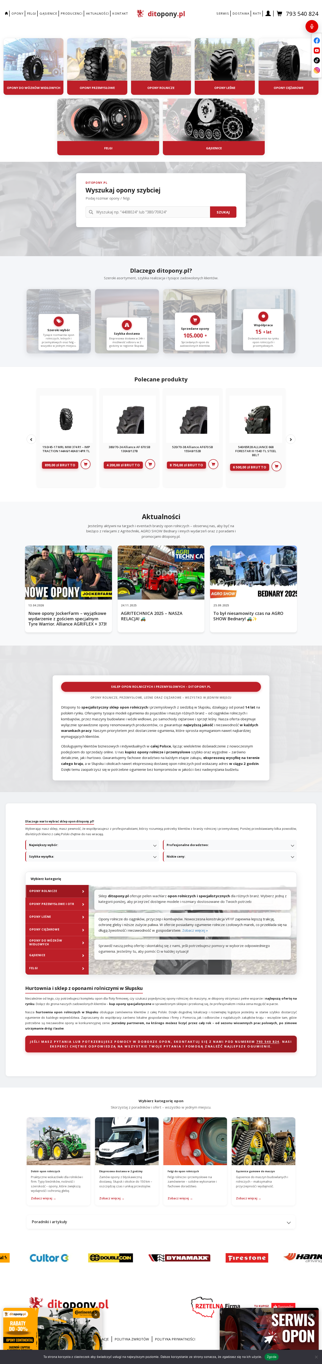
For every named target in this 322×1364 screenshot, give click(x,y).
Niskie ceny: (176, 856)
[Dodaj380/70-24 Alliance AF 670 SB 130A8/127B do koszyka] (150, 464)
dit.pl (166, 14)
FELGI (31, 13)
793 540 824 (302, 13)
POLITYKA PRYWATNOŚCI (175, 1339)
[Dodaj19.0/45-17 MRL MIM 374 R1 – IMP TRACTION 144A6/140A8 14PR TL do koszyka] (86, 464)
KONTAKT (120, 13)
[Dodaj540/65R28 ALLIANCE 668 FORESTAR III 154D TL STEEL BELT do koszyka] (276, 466)
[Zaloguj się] (268, 13)
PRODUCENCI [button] (72, 13)
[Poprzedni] (31, 439)
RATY (257, 13)
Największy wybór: (43, 845)
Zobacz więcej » (195, 930)
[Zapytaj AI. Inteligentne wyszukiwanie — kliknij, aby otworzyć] (311, 26)
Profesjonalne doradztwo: (188, 845)
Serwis (222, 13)
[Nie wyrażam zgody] (316, 1357)
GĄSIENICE (48, 13)
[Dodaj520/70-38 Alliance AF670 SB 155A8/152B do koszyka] (213, 464)
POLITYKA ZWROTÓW (132, 1339)
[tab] (56, 891)
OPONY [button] (18, 13)
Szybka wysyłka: (41, 856)
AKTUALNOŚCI (97, 13)
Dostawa (241, 13)
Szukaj (223, 212)
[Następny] (290, 439)
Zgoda (271, 1357)
